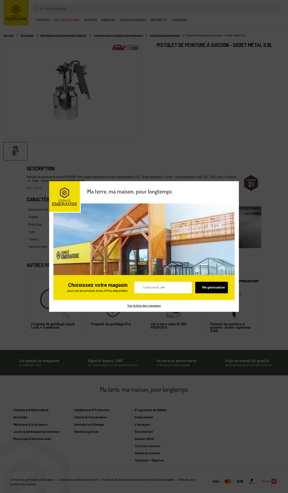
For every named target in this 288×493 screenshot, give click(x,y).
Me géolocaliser (213, 287)
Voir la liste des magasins (144, 305)
